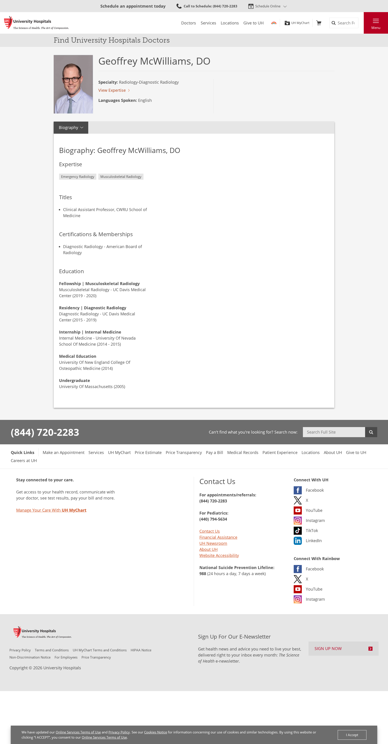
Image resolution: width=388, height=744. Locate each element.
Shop (319, 23)
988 (202, 573)
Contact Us (209, 531)
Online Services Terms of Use (78, 732)
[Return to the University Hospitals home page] (36, 23)
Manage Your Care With (51, 510)
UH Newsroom (213, 543)
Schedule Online (267, 6)
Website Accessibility (219, 555)
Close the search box (361, 23)
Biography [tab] (68, 127)
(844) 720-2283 (45, 432)
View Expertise (112, 90)
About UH (208, 549)
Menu (375, 27)
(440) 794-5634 (213, 519)
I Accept (352, 735)
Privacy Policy (119, 732)
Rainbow (274, 23)
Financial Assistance (218, 537)
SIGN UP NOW (328, 648)
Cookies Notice (155, 732)
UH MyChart (300, 23)
